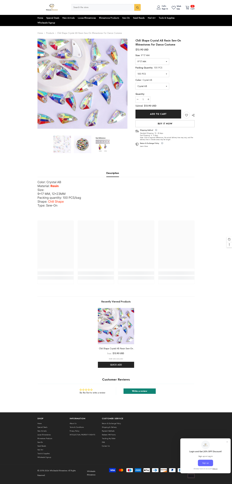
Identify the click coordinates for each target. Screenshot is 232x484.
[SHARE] (192, 115)
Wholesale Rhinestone (58, 470)
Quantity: (140, 94)
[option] (82, 84)
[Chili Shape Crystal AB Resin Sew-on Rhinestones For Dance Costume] (116, 326)
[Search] (106, 7)
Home (40, 33)
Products (50, 33)
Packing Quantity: (148, 67)
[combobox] (102, 7)
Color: (143, 80)
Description (112, 173)
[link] (186, 115)
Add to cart (158, 114)
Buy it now (165, 123)
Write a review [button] (139, 391)
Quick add (116, 364)
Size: (142, 55)
